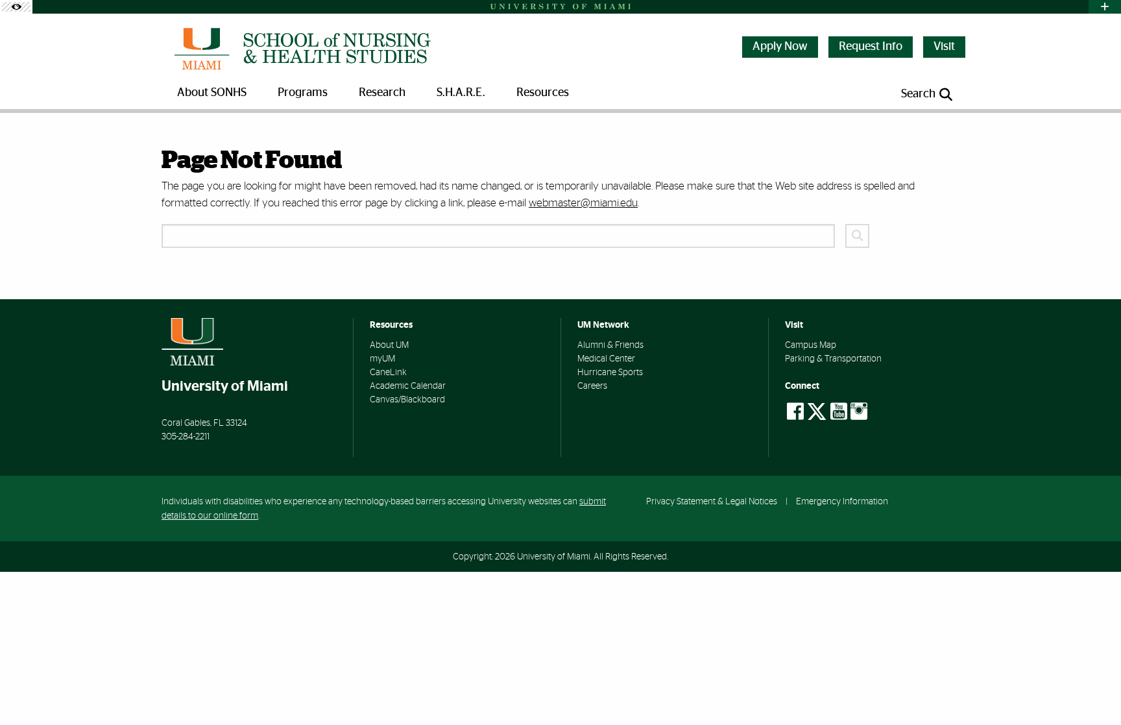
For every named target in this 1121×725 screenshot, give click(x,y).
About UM (389, 345)
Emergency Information (842, 501)
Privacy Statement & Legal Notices (711, 501)
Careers (592, 386)
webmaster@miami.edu (583, 202)
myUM (382, 358)
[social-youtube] (838, 411)
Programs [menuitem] (303, 93)
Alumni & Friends (610, 345)
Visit (944, 47)
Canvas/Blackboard (407, 399)
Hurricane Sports (610, 372)
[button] (1094, 690)
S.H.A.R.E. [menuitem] (461, 93)
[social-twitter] (816, 410)
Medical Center (606, 358)
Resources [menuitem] (542, 93)
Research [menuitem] (382, 93)
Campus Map (810, 345)
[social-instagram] (858, 411)
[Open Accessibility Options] (16, 7)
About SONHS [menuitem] (212, 93)
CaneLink (388, 372)
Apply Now (780, 47)
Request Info (870, 47)
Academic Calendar (408, 386)
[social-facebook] (795, 411)
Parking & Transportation (833, 358)
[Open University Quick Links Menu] (1105, 7)
